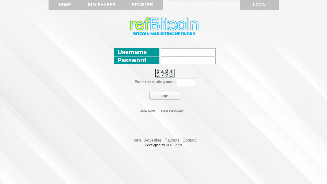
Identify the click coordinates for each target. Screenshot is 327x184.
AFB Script (174, 145)
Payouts (172, 140)
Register (142, 5)
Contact (189, 140)
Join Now (147, 111)
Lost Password (172, 111)
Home (65, 5)
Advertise (152, 140)
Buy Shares (101, 5)
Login (259, 5)
